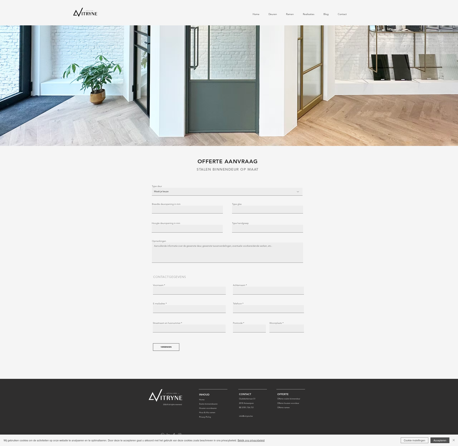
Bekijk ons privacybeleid (251, 440)
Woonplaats (275, 323)
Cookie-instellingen (414, 440)
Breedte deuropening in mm (166, 204)
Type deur (157, 186)
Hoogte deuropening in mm (166, 223)
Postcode (238, 323)
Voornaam (158, 285)
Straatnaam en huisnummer (167, 323)
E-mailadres (159, 303)
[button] (273, 12)
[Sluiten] (454, 440)
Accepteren (439, 440)
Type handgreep (240, 223)
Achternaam (239, 285)
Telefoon (237, 303)
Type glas (237, 204)
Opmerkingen (159, 241)
